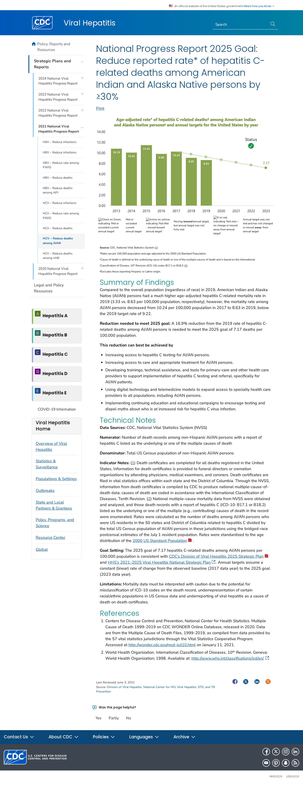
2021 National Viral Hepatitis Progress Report (58, 129)
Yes (98, 718)
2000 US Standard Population (160, 540)
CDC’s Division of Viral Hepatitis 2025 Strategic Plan (216, 556)
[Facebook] (266, 751)
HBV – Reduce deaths (58, 178)
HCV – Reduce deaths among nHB (58, 255)
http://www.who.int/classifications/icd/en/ (227, 658)
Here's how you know (258, 6)
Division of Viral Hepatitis (124, 687)
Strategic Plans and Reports (52, 64)
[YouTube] (266, 763)
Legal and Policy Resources (49, 288)
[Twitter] (276, 751)
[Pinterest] (276, 763)
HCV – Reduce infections (60, 203)
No (128, 718)
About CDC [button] (61, 737)
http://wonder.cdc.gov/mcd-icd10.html (162, 644)
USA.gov (292, 776)
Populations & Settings (56, 478)
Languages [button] (141, 737)
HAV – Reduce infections (60, 142)
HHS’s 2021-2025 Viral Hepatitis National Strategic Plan (159, 562)
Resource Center (50, 537)
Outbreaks (45, 490)
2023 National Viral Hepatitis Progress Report (57, 97)
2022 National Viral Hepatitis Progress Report (57, 113)
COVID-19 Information (57, 409)
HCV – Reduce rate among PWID (61, 215)
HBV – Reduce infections (60, 152)
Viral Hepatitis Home (53, 425)
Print (100, 108)
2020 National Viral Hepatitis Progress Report (57, 271)
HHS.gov (276, 776)
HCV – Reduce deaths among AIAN (58, 240)
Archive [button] (181, 737)
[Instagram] (285, 751)
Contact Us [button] (16, 737)
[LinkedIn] (295, 751)
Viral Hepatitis (90, 23)
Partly (114, 718)
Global (42, 549)
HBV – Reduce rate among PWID (61, 165)
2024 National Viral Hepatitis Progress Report (57, 81)
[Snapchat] (285, 763)
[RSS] (295, 763)
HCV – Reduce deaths (58, 228)
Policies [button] (101, 737)
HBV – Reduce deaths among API (58, 190)
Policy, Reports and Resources (53, 46)
